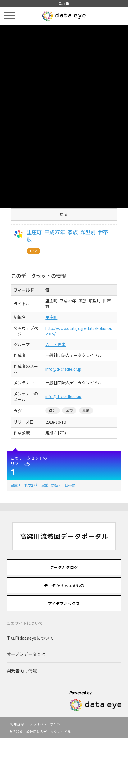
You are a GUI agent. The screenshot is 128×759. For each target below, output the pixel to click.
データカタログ (64, 567)
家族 (86, 410)
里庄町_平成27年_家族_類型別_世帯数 (42, 485)
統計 (52, 410)
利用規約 (17, 724)
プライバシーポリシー (47, 724)
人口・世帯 (55, 344)
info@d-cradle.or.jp (63, 369)
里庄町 (51, 317)
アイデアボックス (64, 603)
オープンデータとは (26, 654)
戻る (64, 214)
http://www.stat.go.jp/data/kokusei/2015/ (78, 331)
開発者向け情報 (22, 670)
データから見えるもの (64, 585)
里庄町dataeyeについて (30, 638)
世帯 (69, 410)
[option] (64, 536)
